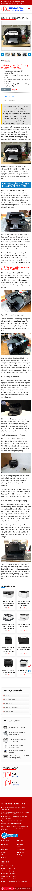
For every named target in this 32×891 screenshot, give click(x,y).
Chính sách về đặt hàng (8, 868)
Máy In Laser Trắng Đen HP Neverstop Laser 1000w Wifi (8, 626)
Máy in (14, 89)
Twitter (21, 847)
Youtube (21, 852)
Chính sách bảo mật (7, 865)
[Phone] (29, 665)
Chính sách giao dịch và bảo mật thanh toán (14, 881)
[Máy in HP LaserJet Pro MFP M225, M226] (8, 663)
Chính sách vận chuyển (8, 871)
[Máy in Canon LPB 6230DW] (24, 663)
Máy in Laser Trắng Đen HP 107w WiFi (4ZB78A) (24, 603)
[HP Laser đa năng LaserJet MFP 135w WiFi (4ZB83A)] (8, 594)
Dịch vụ (4, 852)
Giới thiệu (4, 847)
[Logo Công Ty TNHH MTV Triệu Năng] (12, 9)
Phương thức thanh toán (9, 879)
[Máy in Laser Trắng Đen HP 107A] (24, 617)
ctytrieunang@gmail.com (14, 823)
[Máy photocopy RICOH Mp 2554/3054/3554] (5, 735)
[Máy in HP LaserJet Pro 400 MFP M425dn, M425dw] (8, 640)
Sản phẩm (5, 849)
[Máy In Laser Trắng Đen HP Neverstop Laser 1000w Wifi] (8, 617)
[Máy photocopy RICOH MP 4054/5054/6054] (5, 728)
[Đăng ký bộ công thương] (9, 835)
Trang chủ (5, 844)
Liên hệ (4, 857)
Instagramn (21, 849)
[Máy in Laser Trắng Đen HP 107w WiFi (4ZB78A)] (24, 594)
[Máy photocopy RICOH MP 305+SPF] (5, 746)
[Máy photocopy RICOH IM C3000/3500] (5, 741)
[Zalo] (29, 670)
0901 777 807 (15, 776)
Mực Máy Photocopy (11, 707)
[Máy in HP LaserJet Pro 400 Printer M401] (24, 640)
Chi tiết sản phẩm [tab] (8, 97)
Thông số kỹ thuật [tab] (9, 100)
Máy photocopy (9, 699)
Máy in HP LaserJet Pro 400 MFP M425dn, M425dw (8, 649)
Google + (21, 855)
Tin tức (4, 855)
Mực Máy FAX (8, 711)
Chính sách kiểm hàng (8, 873)
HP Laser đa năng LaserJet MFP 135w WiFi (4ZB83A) (8, 603)
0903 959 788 (15, 785)
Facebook (21, 844)
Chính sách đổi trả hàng (8, 876)
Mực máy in (8, 703)
